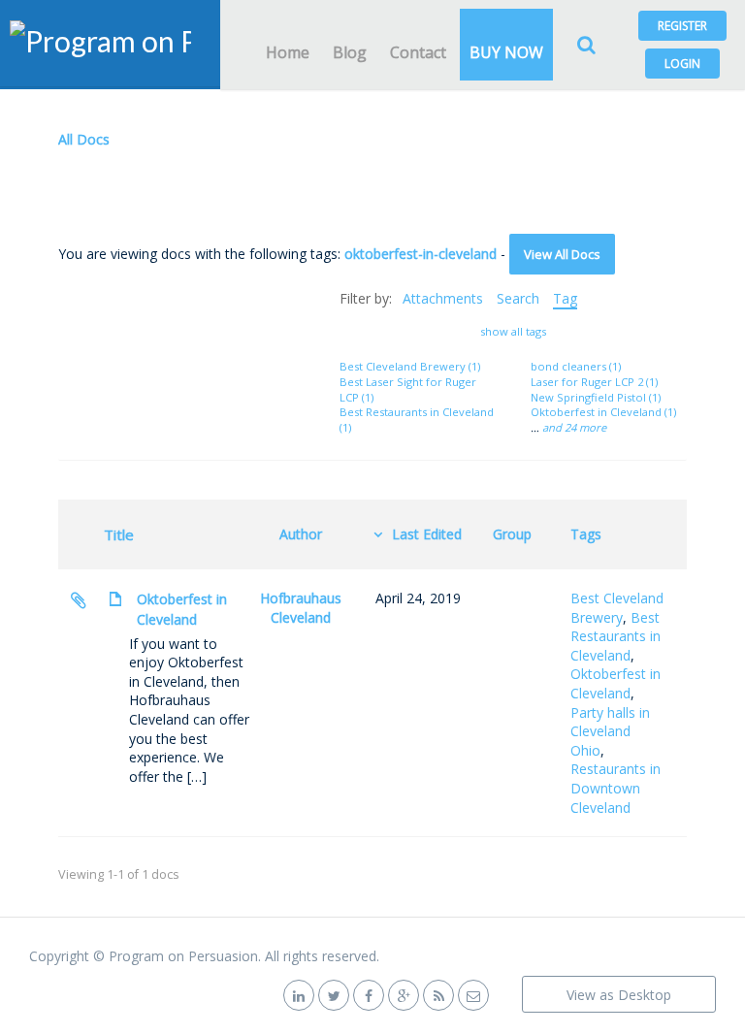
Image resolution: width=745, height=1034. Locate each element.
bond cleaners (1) (576, 366)
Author (300, 534)
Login (682, 63)
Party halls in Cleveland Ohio (610, 731)
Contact (418, 52)
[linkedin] (298, 995)
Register (682, 25)
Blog (350, 52)
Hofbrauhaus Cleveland (300, 608)
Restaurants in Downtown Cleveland (615, 787)
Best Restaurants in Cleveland (615, 636)
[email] (473, 995)
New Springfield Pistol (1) (596, 397)
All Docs (84, 139)
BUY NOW (506, 52)
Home (287, 52)
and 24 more (574, 427)
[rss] (438, 995)
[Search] (586, 44)
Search (518, 298)
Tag (565, 298)
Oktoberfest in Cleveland (182, 609)
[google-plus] (403, 995)
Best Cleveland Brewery (617, 608)
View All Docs (562, 254)
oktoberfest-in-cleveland (420, 253)
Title (119, 534)
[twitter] (333, 995)
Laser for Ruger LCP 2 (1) (594, 381)
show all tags (513, 331)
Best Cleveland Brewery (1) (410, 366)
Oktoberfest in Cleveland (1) (603, 411)
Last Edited (427, 534)
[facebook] (368, 995)
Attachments (443, 298)
